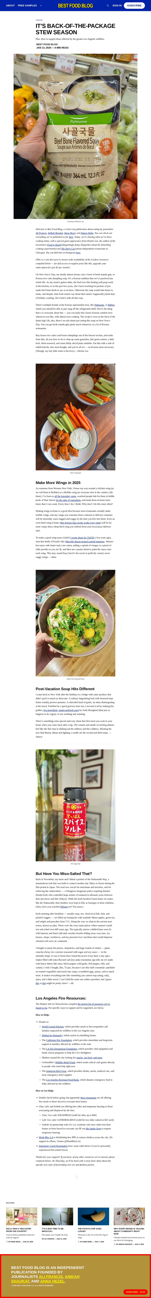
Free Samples (27, 5)
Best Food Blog (47, 44)
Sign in (117, 5)
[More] (41, 5)
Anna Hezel (52, 1281)
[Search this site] (108, 5)
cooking (39, 20)
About (10, 5)
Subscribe (134, 5)
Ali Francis (51, 1276)
